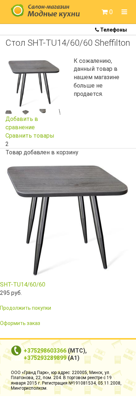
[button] (107, 12)
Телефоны (113, 30)
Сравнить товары (29, 135)
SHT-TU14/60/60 (22, 284)
